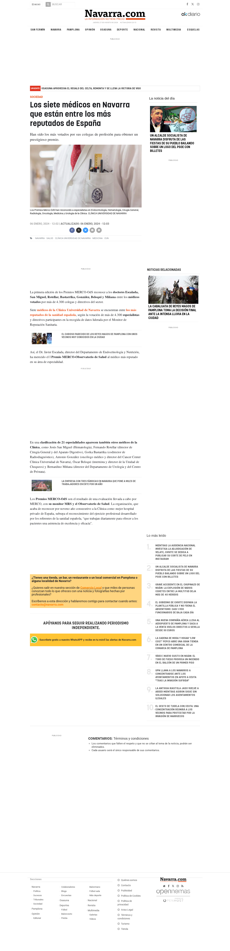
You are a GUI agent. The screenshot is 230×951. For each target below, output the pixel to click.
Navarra (56, 29)
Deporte (122, 29)
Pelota (64, 918)
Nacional (139, 29)
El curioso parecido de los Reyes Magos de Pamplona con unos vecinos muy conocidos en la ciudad (99, 336)
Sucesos (37, 895)
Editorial (37, 918)
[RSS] (182, 886)
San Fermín (37, 29)
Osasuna (105, 29)
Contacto (126, 885)
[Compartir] (72, 229)
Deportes (64, 905)
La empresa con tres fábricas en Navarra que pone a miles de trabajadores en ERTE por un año (99, 483)
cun (106, 238)
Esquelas (193, 29)
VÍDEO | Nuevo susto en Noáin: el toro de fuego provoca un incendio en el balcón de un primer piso (177, 659)
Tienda (124, 929)
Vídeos (92, 919)
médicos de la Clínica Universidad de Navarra (68, 310)
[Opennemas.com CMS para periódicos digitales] (173, 894)
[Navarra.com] (115, 14)
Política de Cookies (131, 895)
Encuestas (66, 895)
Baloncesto (66, 914)
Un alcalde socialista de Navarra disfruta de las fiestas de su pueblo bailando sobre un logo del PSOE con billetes (172, 143)
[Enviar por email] (92, 229)
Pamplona (73, 29)
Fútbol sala (94, 891)
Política (36, 891)
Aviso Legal (127, 909)
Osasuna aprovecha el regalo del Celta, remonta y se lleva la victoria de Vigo (91, 88)
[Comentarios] (99, 229)
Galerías (93, 914)
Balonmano (94, 887)
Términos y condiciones (131, 738)
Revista (156, 29)
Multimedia (173, 29)
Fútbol (64, 909)
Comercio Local (91, 587)
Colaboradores (68, 887)
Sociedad (37, 903)
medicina (97, 238)
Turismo (125, 923)
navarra (40, 238)
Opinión (90, 29)
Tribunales (38, 899)
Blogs (64, 891)
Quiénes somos (129, 880)
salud (49, 238)
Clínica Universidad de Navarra (73, 238)
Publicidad (126, 890)
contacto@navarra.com (47, 604)
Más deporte (95, 895)
